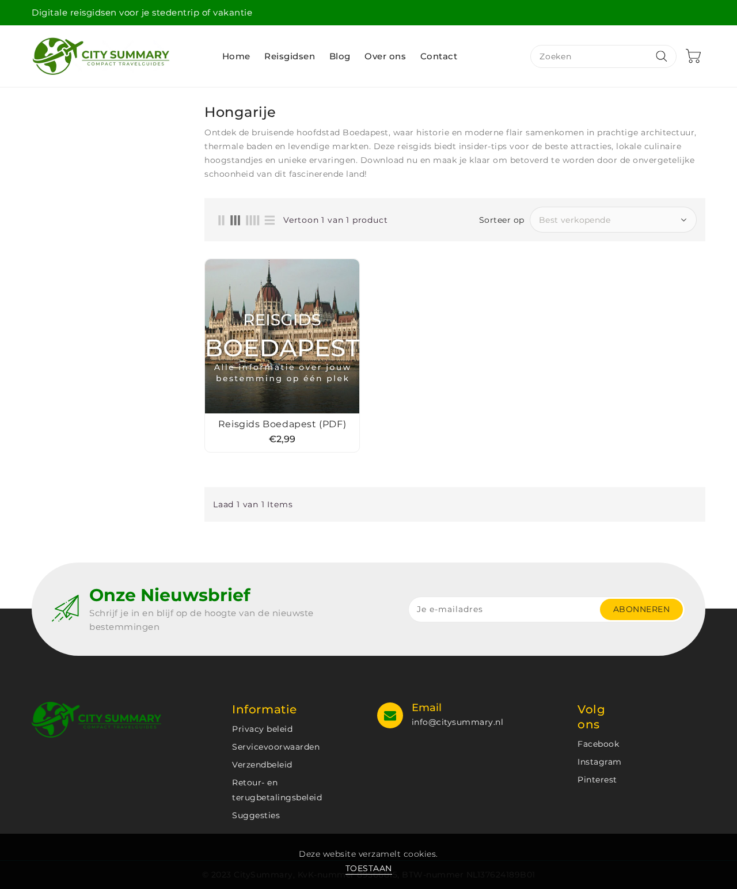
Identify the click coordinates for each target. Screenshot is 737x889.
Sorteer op (502, 220)
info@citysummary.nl (458, 722)
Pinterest (597, 779)
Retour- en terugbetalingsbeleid (277, 790)
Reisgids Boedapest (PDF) (282, 424)
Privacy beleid (262, 729)
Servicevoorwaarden (276, 747)
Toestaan (368, 868)
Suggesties (256, 815)
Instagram (600, 762)
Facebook (598, 744)
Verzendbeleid (262, 764)
